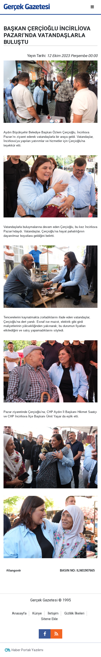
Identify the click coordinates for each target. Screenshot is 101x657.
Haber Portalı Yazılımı (27, 650)
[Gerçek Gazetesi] (27, 6)
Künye (37, 613)
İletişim (53, 613)
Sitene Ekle (49, 619)
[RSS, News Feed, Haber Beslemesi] (56, 634)
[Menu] (92, 7)
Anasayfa (19, 613)
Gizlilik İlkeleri (74, 613)
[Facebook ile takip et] (44, 634)
